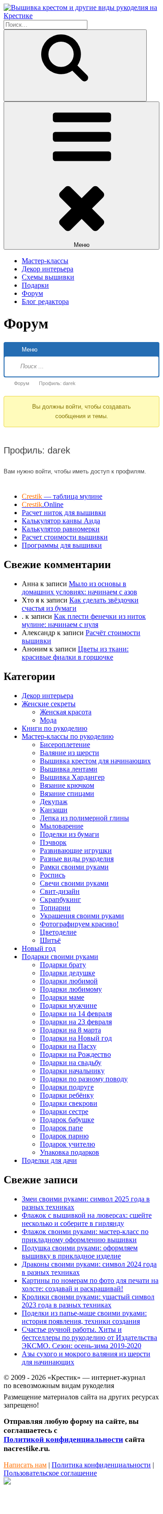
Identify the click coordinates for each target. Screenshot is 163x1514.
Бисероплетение (65, 744)
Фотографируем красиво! (79, 924)
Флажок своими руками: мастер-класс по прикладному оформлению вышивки (85, 1236)
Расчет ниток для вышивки (64, 512)
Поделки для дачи (49, 1160)
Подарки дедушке (67, 973)
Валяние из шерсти (69, 753)
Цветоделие (58, 932)
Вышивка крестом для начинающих (95, 761)
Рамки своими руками (74, 867)
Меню (82, 244)
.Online (42, 504)
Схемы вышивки (48, 277)
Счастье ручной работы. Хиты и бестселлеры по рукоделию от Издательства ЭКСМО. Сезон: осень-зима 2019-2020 (89, 1338)
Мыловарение (61, 826)
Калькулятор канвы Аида (61, 521)
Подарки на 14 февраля (76, 1013)
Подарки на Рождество (75, 1054)
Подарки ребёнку (67, 1095)
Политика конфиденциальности (101, 1465)
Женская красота (65, 712)
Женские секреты (49, 704)
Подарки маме (62, 997)
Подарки (35, 285)
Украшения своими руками (82, 916)
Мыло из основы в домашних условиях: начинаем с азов (79, 588)
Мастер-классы (45, 261)
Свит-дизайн (60, 891)
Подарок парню (64, 1136)
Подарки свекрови (68, 1103)
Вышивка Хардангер (72, 777)
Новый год (39, 948)
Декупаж (53, 801)
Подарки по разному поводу (84, 1079)
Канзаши (53, 810)
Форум (32, 293)
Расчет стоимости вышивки (65, 537)
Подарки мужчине (68, 1005)
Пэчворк (53, 842)
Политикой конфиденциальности (63, 1439)
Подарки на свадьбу (70, 1062)
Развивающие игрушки (76, 850)
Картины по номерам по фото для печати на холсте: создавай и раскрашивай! (90, 1284)
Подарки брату (63, 965)
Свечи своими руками (74, 883)
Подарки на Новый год (76, 1038)
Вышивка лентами (68, 769)
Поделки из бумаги (69, 834)
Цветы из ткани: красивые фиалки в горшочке (75, 653)
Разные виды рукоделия (77, 859)
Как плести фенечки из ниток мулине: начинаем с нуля (84, 620)
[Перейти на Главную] (81, 15)
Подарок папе (61, 1128)
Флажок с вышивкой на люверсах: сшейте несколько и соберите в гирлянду (87, 1219)
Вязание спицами (67, 793)
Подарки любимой (69, 981)
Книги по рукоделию (54, 728)
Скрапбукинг (60, 899)
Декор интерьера (47, 269)
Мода (48, 720)
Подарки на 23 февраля (76, 1022)
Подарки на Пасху (68, 1046)
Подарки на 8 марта (70, 1030)
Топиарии (55, 907)
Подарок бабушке (67, 1119)
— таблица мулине (62, 496)
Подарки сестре (64, 1111)
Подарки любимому (71, 989)
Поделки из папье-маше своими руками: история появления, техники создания (84, 1317)
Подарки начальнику (72, 1071)
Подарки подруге (67, 1087)
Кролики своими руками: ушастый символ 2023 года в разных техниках (88, 1301)
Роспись (52, 875)
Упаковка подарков (69, 1152)
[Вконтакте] (7, 1482)
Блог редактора (45, 301)
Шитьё (50, 940)
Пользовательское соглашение (50, 1473)
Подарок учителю (67, 1144)
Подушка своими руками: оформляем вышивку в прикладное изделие (80, 1252)
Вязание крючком (67, 785)
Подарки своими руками (60, 956)
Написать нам (25, 1465)
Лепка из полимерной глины (84, 818)
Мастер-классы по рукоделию (68, 736)
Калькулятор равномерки (61, 529)
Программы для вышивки (62, 545)
